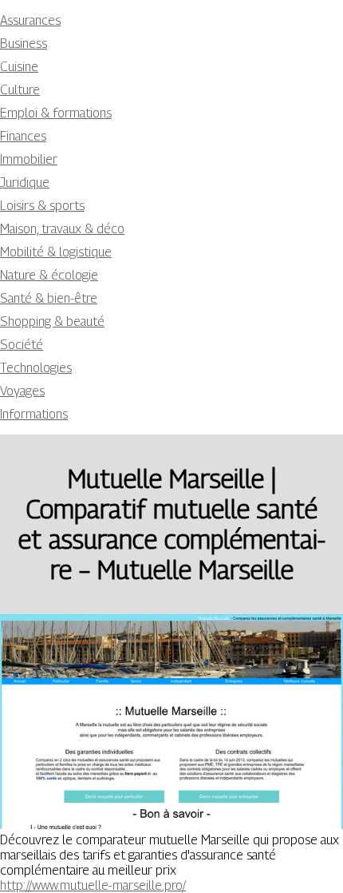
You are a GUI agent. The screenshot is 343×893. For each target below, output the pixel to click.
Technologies (36, 367)
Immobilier (28, 159)
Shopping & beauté (52, 321)
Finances (23, 136)
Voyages (22, 391)
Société (21, 344)
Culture (20, 89)
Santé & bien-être (48, 298)
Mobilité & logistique (56, 252)
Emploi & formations (56, 113)
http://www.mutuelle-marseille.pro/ (93, 885)
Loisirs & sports (42, 205)
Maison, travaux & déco (62, 228)
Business (23, 43)
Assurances (30, 20)
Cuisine (19, 66)
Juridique (24, 182)
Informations (34, 414)
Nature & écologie (49, 275)
